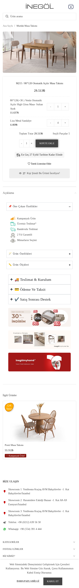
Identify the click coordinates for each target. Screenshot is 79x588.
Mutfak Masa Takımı (27, 25)
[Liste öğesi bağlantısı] (39, 491)
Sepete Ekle (46, 143)
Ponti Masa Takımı (14, 445)
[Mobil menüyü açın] (71, 6)
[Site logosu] (39, 6)
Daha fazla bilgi (28, 581)
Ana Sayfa (8, 25)
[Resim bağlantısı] (39, 317)
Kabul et (53, 581)
